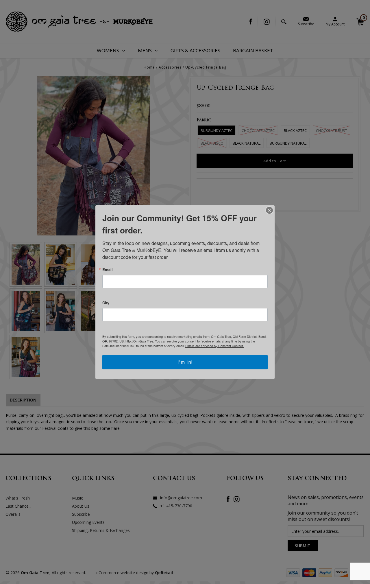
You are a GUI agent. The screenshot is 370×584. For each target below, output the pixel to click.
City (105, 303)
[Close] (269, 210)
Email (107, 269)
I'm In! (185, 362)
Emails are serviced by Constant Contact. (214, 345)
